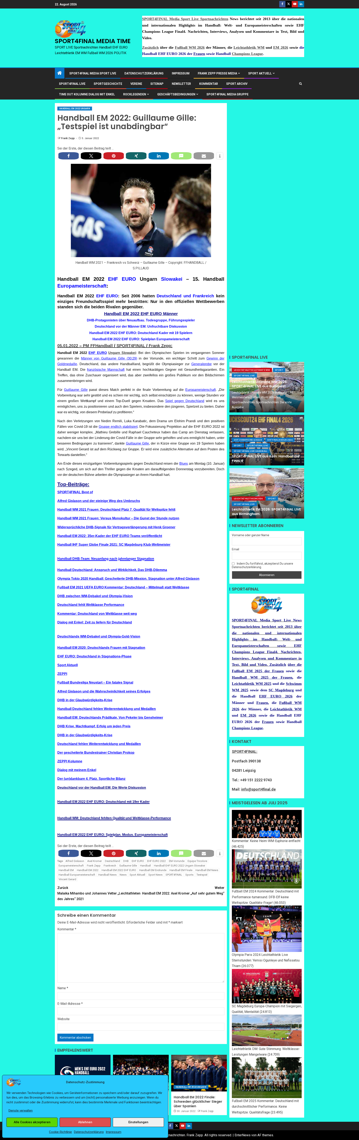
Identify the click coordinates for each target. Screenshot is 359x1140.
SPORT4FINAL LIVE (72, 83)
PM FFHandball (98, 345)
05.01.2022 (67, 345)
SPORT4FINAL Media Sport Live (92, 73)
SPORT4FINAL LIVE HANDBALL (250, 451)
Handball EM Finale (181, 870)
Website (63, 1019)
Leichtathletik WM (249, 47)
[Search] (300, 84)
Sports (189, 874)
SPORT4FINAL (131, 345)
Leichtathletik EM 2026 (248, 498)
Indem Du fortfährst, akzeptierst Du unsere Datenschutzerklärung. (262, 565)
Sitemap (157, 83)
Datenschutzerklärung (89, 1132)
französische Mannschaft (105, 369)
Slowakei (171, 279)
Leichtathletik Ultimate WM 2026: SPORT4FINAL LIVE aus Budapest (260, 384)
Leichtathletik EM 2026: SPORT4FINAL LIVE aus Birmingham (266, 511)
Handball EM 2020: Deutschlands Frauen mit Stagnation (101, 647)
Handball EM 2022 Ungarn (74, 108)
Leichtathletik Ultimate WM (252, 370)
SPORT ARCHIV (236, 83)
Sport (279, 370)
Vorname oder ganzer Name (250, 535)
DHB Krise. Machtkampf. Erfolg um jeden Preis (93, 726)
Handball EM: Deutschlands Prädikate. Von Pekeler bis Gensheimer (110, 717)
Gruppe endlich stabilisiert (118, 426)
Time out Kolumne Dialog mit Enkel (87, 94)
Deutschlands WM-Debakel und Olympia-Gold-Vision (98, 636)
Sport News (155, 874)
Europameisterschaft (82, 286)
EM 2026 (280, 47)
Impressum (113, 1132)
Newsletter (181, 83)
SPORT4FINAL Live (244, 375)
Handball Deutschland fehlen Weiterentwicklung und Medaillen (106, 709)
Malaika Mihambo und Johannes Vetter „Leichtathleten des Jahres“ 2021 (98, 893)
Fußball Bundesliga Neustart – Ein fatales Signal (95, 682)
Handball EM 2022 (87, 870)
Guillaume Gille (76, 389)
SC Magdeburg (281, 690)
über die (295, 664)
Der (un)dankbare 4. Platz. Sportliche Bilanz (91, 778)
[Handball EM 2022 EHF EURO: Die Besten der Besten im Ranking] (83, 1073)
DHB (126, 861)
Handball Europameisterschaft (77, 874)
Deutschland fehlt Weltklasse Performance (90, 604)
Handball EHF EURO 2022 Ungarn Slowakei (179, 865)
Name (62, 988)
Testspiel (202, 874)
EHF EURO (122, 279)
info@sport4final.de (258, 789)
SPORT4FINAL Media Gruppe (227, 94)
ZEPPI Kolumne (69, 761)
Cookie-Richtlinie (60, 1132)
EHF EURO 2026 (275, 696)
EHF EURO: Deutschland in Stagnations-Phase (94, 656)
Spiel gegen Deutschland (184, 401)
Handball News (107, 874)
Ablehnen (85, 1122)
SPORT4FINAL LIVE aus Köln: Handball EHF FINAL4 (266, 458)
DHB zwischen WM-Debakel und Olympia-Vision (95, 596)
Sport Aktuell (67, 665)
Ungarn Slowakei (122, 353)
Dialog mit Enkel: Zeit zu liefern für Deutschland (94, 622)
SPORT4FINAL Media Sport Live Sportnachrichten (185, 19)
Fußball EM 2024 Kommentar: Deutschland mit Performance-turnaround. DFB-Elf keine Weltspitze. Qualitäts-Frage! (265, 896)
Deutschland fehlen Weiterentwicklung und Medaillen (99, 744)
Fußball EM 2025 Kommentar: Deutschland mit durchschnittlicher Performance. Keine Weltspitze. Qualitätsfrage (265, 1106)
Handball (145, 865)
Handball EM (66, 870)
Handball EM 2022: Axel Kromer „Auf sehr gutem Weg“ (183, 890)
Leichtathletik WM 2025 (251, 684)
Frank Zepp (68, 138)
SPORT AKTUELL (260, 73)
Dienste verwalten (21, 1110)
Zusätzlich (150, 47)
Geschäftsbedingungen (176, 94)
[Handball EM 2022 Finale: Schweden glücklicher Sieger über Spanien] (199, 1073)
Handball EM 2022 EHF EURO (119, 870)
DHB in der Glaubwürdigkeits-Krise (84, 700)
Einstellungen (138, 1122)
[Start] (59, 73)
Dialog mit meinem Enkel (76, 770)
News (123, 874)
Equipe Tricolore (197, 861)
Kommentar (208, 83)
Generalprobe (201, 364)
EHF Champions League (248, 440)
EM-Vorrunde (176, 861)
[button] (68, 155)
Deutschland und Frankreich (185, 296)
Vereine (136, 83)
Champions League (247, 54)
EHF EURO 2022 (156, 861)
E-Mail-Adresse (70, 1004)
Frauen (199, 54)
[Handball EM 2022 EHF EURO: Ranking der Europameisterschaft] (141, 1073)
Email (235, 549)
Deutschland (112, 861)
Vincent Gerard (67, 879)
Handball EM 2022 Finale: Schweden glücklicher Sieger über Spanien (198, 1101)
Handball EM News (206, 870)
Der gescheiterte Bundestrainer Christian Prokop (95, 752)
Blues (183, 463)
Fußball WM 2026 (190, 47)
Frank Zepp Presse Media (217, 73)
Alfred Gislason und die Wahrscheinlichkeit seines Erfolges (103, 691)
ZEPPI (62, 674)
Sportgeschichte (108, 83)
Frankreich (110, 865)
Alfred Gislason (74, 861)
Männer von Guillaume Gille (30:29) (109, 358)
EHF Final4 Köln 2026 (280, 440)
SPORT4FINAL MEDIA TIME (93, 41)
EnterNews (243, 1135)
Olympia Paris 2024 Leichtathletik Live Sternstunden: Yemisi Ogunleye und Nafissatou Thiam (266, 960)
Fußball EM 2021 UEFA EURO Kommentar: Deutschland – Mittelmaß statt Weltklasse (123, 587)
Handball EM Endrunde (152, 870)
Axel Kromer (94, 861)
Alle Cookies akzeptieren (32, 1122)
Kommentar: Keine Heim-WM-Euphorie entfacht (266, 841)
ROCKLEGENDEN (134, 94)
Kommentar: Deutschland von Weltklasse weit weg (97, 613)
